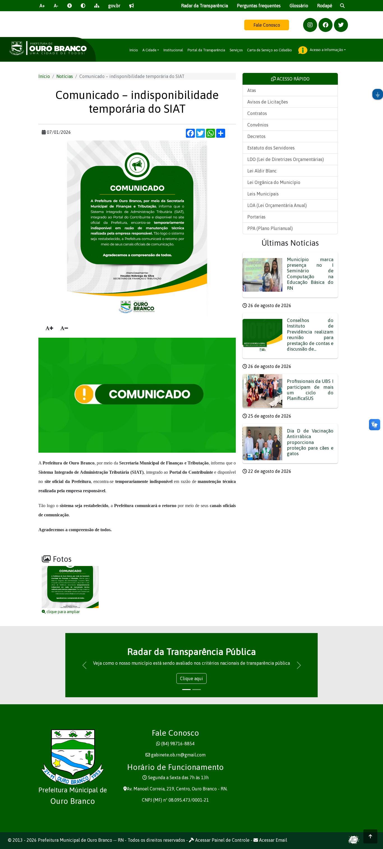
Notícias (64, 76)
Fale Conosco (266, 24)
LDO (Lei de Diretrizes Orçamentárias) (285, 159)
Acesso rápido (293, 78)
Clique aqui (191, 678)
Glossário (299, 5)
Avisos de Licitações (267, 101)
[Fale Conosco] (131, 5)
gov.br (114, 5)
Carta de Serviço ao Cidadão (269, 50)
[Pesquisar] (342, 5)
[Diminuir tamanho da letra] (64, 328)
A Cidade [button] (149, 50)
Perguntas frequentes (259, 5)
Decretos (256, 136)
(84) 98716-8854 (178, 743)
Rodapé (324, 5)
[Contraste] (83, 5)
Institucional (173, 50)
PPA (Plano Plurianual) (270, 228)
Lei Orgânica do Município (273, 182)
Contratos (257, 113)
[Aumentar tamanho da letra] (49, 328)
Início (134, 50)
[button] (310, 25)
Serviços (236, 50)
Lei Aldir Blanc (262, 170)
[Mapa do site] (97, 5)
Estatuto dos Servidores (271, 147)
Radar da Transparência (204, 5)
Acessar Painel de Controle (222, 840)
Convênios (257, 124)
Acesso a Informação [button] (326, 50)
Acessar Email (272, 840)
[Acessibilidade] (69, 5)
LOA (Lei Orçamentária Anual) (277, 205)
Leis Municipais (263, 193)
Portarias (256, 216)
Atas (251, 90)
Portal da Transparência (206, 50)
